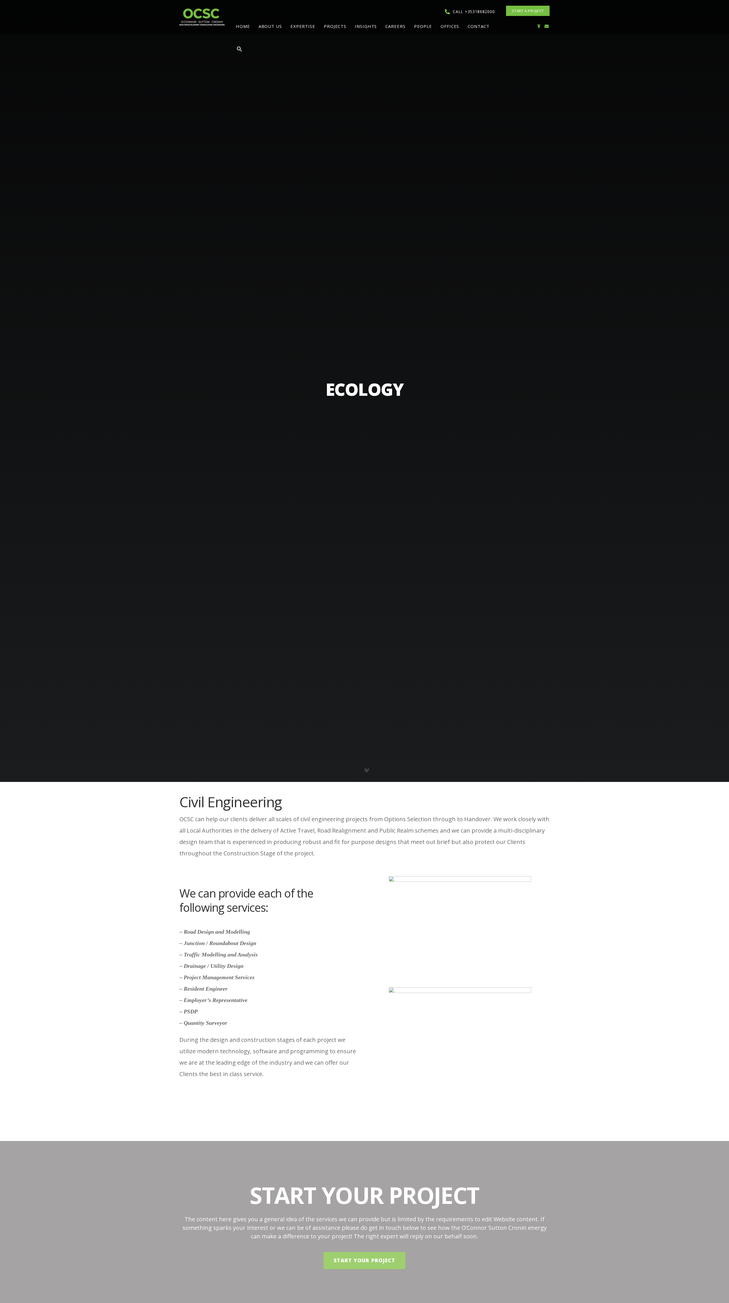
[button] (239, 49)
